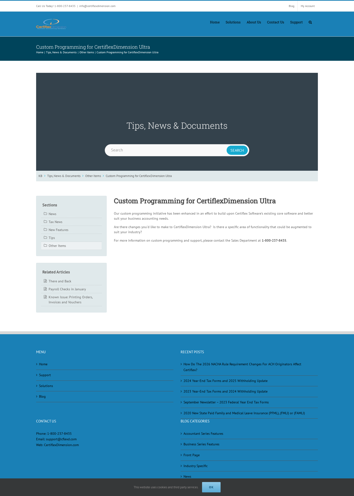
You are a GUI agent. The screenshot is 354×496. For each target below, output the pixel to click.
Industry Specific (196, 466)
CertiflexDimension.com (61, 445)
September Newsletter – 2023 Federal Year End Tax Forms (226, 402)
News (52, 214)
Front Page (192, 455)
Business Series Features (201, 444)
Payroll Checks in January (67, 289)
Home (43, 364)
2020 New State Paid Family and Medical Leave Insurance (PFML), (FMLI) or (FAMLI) (244, 413)
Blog (42, 396)
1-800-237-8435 (59, 433)
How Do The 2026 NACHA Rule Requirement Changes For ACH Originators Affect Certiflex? (242, 367)
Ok (211, 487)
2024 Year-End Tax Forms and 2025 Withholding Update (226, 381)
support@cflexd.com (61, 439)
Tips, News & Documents (63, 176)
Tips (52, 238)
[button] (310, 22)
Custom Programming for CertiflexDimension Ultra (139, 176)
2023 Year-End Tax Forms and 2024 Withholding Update (226, 391)
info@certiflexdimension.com (97, 6)
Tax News (55, 222)
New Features (58, 230)
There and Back (60, 281)
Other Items (93, 176)
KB (40, 176)
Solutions (46, 386)
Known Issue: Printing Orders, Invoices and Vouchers (70, 299)
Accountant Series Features (203, 433)
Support (45, 375)
